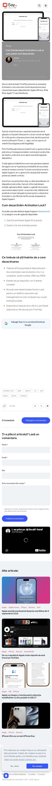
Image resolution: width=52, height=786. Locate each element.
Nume (5, 444)
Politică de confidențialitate (14, 774)
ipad (41, 391)
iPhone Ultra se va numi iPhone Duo (18, 736)
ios (35, 391)
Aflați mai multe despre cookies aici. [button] (20, 760)
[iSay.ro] (10, 6)
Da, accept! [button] (37, 766)
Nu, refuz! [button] (15, 766)
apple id (27, 391)
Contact (41, 774)
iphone (14, 396)
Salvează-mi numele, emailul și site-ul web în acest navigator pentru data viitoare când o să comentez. (26, 510)
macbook (23, 396)
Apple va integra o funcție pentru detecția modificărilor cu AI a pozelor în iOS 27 (21, 696)
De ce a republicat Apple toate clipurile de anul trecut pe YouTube (23, 656)
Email (4, 457)
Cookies (31, 774)
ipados (5, 396)
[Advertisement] (26, 357)
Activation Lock (8, 391)
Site (3, 470)
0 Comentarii (8, 420)
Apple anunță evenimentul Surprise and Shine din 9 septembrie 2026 (25, 612)
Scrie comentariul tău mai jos (13, 483)
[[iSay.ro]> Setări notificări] (6, 775)
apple (19, 391)
